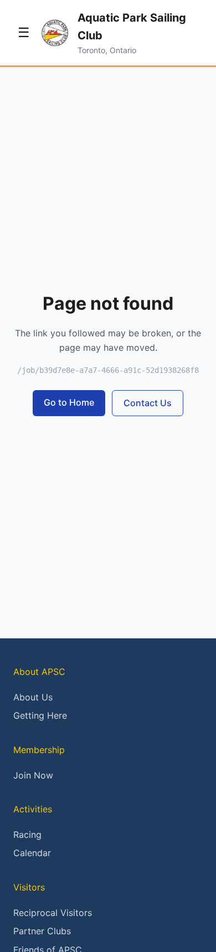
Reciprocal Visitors (52, 912)
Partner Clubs (42, 930)
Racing (27, 834)
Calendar (32, 852)
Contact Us (148, 402)
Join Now (33, 775)
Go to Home (69, 402)
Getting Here (40, 715)
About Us (33, 697)
